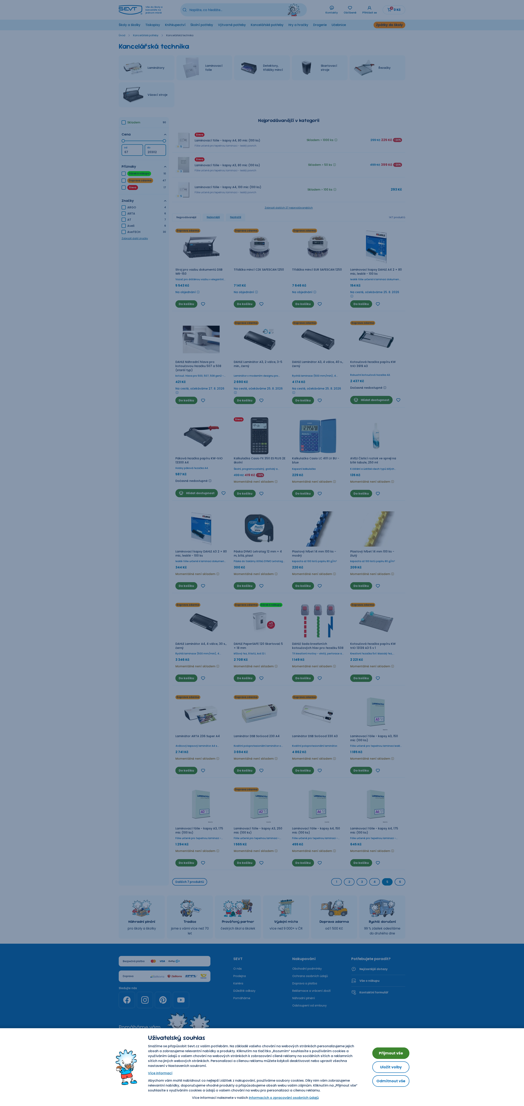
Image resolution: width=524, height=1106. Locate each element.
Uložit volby (391, 1067)
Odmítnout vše (390, 1080)
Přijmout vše (391, 1053)
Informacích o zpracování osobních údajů (284, 1097)
